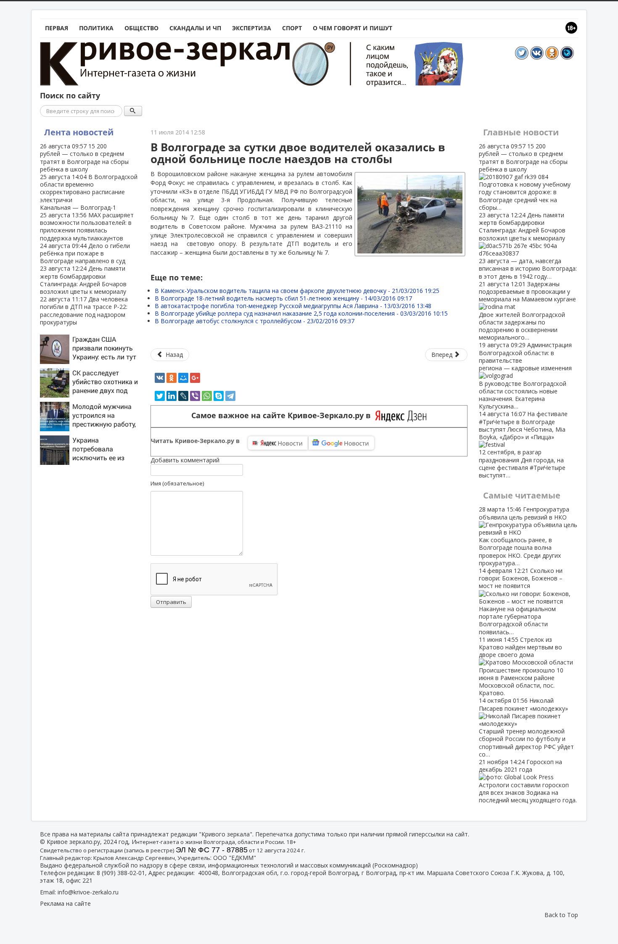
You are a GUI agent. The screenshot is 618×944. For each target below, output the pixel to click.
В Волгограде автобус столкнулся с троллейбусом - (254, 321)
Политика (96, 28)
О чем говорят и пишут (352, 28)
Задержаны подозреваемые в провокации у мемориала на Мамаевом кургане (527, 310)
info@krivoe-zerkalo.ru (88, 892)
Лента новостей (79, 132)
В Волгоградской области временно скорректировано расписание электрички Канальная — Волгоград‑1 (88, 192)
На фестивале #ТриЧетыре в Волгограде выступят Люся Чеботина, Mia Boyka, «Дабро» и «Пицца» (523, 444)
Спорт (292, 28)
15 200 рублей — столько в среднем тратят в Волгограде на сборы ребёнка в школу (84, 157)
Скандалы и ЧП (195, 28)
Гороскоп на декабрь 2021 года (528, 781)
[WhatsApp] (207, 396)
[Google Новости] (341, 443)
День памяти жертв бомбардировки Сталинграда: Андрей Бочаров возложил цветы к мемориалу (83, 279)
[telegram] (230, 396)
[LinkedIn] (171, 396)
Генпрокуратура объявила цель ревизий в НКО (524, 536)
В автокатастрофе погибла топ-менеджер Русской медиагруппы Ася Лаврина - (293, 306)
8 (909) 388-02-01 (121, 873)
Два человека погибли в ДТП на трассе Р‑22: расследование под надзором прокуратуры (84, 310)
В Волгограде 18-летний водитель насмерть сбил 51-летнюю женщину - (283, 298)
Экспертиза (251, 28)
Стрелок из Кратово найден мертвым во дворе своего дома (521, 666)
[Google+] (195, 378)
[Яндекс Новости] (278, 443)
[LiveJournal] (183, 396)
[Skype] (219, 396)
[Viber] (195, 396)
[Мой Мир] (183, 378)
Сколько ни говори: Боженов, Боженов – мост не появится (521, 601)
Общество (141, 28)
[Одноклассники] (171, 378)
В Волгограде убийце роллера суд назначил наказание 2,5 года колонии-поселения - (301, 313)
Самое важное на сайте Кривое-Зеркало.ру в (283, 415)
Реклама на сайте (65, 903)
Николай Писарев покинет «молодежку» (526, 727)
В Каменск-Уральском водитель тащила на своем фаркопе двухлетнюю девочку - (297, 291)
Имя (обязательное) (177, 483)
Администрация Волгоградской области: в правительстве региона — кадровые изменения (525, 375)
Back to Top (561, 915)
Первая (56, 28)
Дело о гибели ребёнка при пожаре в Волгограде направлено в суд (85, 253)
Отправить (171, 602)
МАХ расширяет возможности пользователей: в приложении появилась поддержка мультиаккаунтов (87, 226)
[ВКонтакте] (160, 378)
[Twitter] (160, 396)
